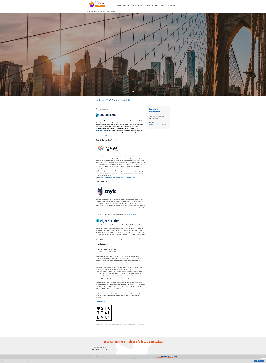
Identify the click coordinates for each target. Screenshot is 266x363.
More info (46, 361)
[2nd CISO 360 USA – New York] (97, 8)
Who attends (162, 5)
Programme (147, 5)
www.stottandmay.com (101, 329)
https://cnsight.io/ (132, 177)
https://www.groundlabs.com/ (103, 135)
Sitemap (105, 356)
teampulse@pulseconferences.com (157, 124)
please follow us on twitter (145, 342)
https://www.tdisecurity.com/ (105, 177)
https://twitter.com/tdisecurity (120, 177)
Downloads (133, 5)
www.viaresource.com (101, 301)
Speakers (140, 5)
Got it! (258, 361)
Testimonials (126, 5)
